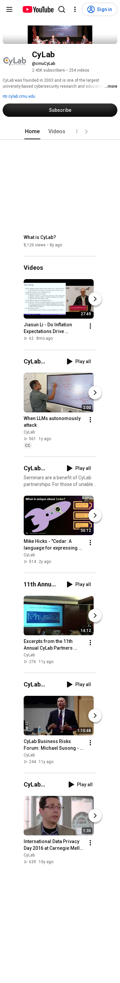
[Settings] (75, 9)
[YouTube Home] (37, 9)
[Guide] (9, 9)
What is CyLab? (40, 237)
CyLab (29, 432)
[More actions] (90, 326)
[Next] (95, 299)
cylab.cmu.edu (21, 96)
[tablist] (60, 132)
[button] (86, 132)
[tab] (32, 132)
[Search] (62, 9)
